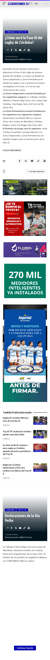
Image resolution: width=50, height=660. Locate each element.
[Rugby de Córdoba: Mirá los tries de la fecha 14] (40, 420)
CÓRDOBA (10, 32)
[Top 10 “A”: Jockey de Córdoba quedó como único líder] (40, 434)
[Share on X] (16, 50)
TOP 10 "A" (22, 32)
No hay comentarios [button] (37, 171)
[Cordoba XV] (19, 3)
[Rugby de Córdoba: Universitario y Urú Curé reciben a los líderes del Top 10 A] (40, 467)
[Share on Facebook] (11, 50)
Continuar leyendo (25, 648)
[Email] (20, 50)
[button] (5, 3)
